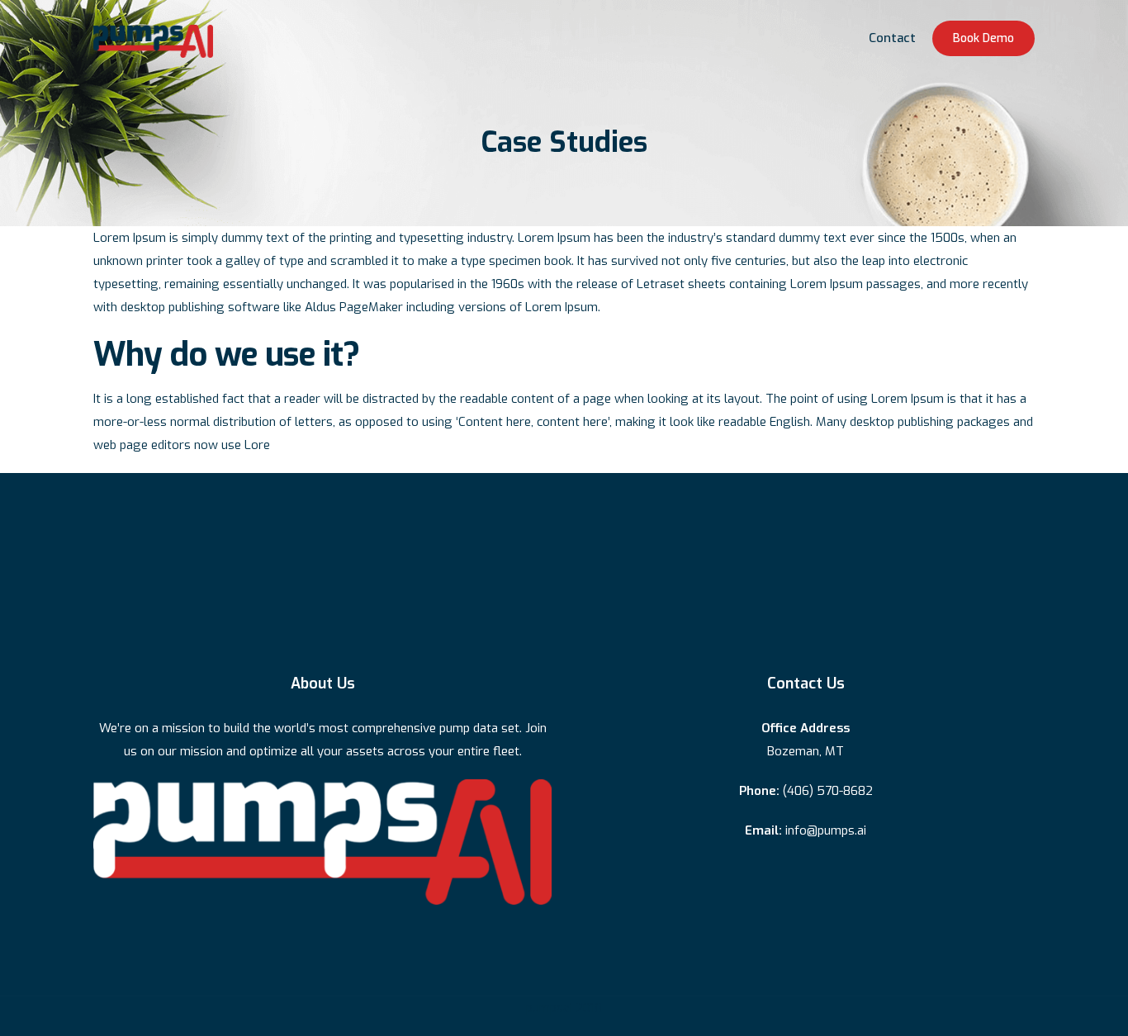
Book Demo (983, 38)
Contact (892, 38)
